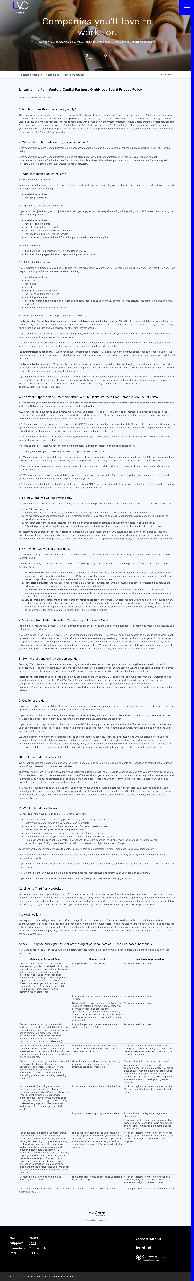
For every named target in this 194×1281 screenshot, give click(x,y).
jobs (52, 74)
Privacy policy (90, 1220)
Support (16, 1242)
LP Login (36, 1253)
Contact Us (38, 1248)
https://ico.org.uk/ (35, 843)
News (34, 1237)
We (12, 1237)
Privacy (73, 1276)
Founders (17, 1248)
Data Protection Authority (69, 839)
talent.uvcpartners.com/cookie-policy (39, 386)
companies (31, 74)
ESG (13, 1253)
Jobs (33, 1242)
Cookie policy (103, 1220)
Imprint (64, 1276)
